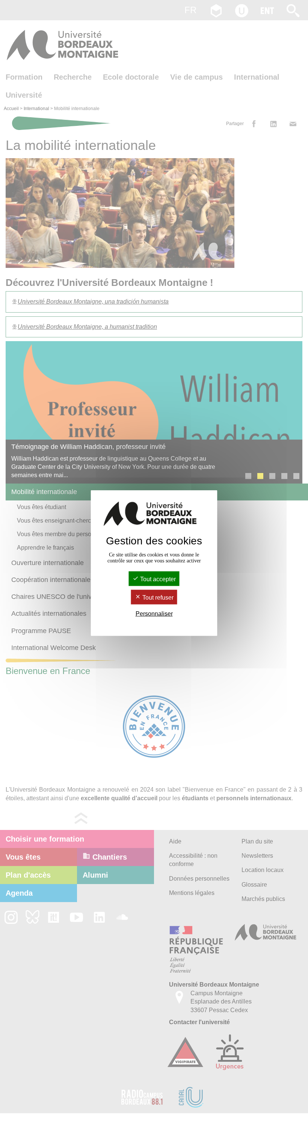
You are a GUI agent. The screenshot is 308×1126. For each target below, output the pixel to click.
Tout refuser (157, 597)
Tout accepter (157, 579)
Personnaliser (154, 614)
